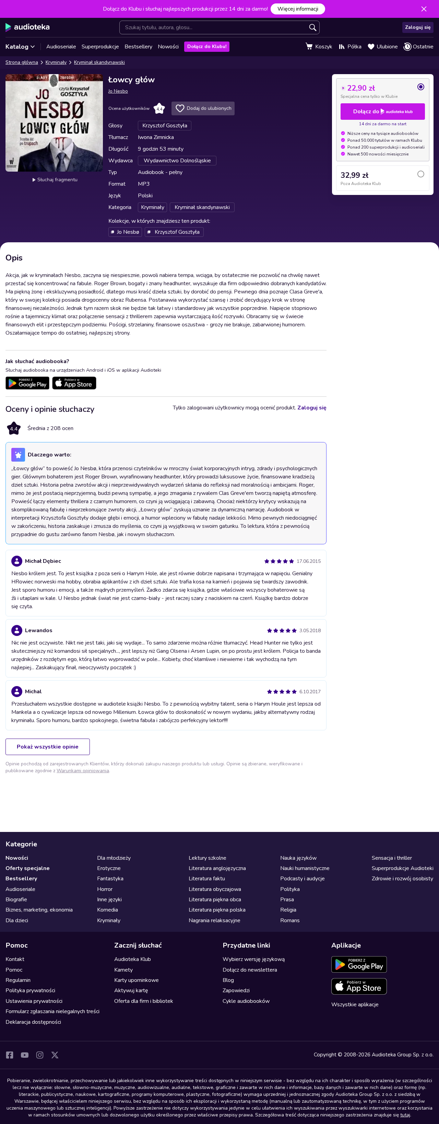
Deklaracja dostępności (33, 1022)
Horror (104, 889)
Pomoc (13, 970)
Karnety (123, 970)
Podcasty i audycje (302, 878)
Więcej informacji (297, 9)
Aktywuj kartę (131, 990)
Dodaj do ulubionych (209, 108)
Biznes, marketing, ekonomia (39, 910)
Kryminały (56, 62)
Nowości (168, 46)
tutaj (405, 1115)
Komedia (107, 910)
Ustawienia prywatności (33, 1001)
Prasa (287, 899)
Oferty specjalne (27, 868)
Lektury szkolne (207, 858)
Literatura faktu (207, 878)
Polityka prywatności (30, 990)
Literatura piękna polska (217, 910)
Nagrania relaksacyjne (214, 920)
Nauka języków (298, 858)
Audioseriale (61, 46)
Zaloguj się (418, 27)
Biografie (16, 899)
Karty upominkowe (136, 980)
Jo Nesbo (118, 91)
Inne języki (109, 899)
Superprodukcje (100, 46)
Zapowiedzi (236, 990)
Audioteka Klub (132, 959)
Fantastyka (110, 878)
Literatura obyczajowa (215, 889)
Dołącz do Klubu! (206, 46)
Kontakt (14, 959)
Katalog (16, 47)
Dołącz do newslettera (250, 970)
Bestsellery (138, 46)
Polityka (290, 889)
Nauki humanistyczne (305, 868)
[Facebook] (9, 1055)
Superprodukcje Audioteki (403, 868)
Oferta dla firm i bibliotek (143, 1001)
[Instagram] (40, 1055)
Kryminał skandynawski (99, 62)
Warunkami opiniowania (83, 770)
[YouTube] (25, 1055)
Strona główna (21, 62)
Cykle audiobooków (246, 1001)
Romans (290, 920)
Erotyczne (109, 868)
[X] (55, 1055)
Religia (288, 910)
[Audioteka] (27, 27)
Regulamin (18, 980)
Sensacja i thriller (392, 858)
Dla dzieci (16, 920)
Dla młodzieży (114, 858)
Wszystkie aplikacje (355, 1004)
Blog (228, 980)
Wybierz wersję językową (254, 959)
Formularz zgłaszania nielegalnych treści (52, 1011)
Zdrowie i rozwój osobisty (402, 878)
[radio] (383, 91)
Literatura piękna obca (215, 899)
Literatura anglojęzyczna (217, 868)
